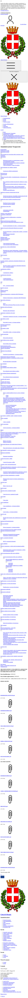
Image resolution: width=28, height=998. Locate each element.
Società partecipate (4, 334)
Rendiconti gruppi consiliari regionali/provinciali (10, 199)
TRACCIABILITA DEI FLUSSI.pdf (7, 725)
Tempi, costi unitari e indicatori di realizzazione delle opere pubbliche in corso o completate (15, 578)
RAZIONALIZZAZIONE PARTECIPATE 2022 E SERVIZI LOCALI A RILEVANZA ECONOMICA (13, 433)
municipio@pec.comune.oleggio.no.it (10, 979)
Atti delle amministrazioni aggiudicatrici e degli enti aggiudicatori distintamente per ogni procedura (13, 136)
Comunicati (5, 956)
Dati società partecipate (8, 337)
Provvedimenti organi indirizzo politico (9, 367)
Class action (3, 496)
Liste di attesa (3, 508)
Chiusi (7, 395)
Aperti (4, 139)
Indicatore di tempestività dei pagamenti (11, 534)
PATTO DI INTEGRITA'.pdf (6, 756)
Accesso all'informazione (8, 124)
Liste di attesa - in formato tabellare (10, 511)
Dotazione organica (5, 239)
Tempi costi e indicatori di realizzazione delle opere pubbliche (13, 573)
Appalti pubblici (6, 937)
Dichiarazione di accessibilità (9, 990)
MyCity (3, 996)
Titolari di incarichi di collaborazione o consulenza (11, 217)
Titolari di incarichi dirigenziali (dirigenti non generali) (12, 228)
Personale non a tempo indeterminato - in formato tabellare (15, 250)
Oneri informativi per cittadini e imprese (9, 167)
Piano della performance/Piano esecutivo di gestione (13, 304)
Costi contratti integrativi (8, 279)
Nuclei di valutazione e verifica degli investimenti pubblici (12, 546)
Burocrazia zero (4, 173)
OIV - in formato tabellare (8, 285)
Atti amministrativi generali (8, 161)
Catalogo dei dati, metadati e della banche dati (12, 659)
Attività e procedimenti (5, 348)
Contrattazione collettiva (5, 269)
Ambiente (5, 946)
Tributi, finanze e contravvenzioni (10, 945)
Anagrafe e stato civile (7, 932)
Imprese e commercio (7, 935)
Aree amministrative (7, 921)
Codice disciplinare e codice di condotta (11, 165)
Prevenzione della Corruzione (7, 629)
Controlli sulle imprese (5, 379)
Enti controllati (4, 325)
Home (4, 132)
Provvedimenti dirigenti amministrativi (8, 373)
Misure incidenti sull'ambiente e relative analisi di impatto (15, 599)
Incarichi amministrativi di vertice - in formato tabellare (14, 225)
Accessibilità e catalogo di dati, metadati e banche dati (12, 656)
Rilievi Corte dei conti (7, 485)
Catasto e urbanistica (7, 938)
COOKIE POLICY (5, 10)
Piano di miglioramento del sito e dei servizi (12, 991)
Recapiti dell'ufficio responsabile (9, 361)
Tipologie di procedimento (6, 350)
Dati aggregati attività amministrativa (8, 347)
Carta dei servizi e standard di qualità (8, 490)
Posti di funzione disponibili (9, 234)
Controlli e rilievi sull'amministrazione (8, 464)
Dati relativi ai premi (5, 318)
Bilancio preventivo (7, 440)
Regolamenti (5, 660)
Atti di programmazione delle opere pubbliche (10, 553)
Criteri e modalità (4, 418)
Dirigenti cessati (4, 237)
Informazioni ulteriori (10, 413)
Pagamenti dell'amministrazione (7, 521)
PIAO (4, 303)
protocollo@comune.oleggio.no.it (10, 977)
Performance (3, 291)
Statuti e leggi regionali (8, 164)
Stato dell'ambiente (7, 596)
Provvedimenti (4, 363)
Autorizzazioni (6, 948)
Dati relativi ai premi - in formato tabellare (11, 322)
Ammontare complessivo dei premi (8, 312)
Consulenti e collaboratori (6, 214)
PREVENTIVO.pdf (4, 806)
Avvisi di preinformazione (11, 405)
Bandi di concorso (4, 287)
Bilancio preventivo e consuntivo (7, 437)
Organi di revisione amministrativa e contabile (10, 475)
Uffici (4, 922)
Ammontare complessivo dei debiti (10, 535)
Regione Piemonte (4, 14)
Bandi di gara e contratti (8, 134)
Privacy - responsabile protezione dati (8, 665)
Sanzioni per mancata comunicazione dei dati (10, 192)
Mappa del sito (4, 994)
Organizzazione (4, 174)
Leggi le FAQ (6, 981)
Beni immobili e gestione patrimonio (8, 450)
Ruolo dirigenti (6, 235)
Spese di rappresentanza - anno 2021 (8, 436)
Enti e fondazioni (6, 923)
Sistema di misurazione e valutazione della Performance (12, 294)
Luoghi (4, 962)
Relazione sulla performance (6, 307)
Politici (4, 924)
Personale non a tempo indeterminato (8, 246)
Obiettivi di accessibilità (8, 662)
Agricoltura (5, 126)
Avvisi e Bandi (9, 407)
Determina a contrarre (10, 406)
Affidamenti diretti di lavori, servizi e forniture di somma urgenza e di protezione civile (16, 412)
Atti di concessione (4, 424)
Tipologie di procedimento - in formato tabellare (13, 354)
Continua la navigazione (5, 12)
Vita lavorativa (6, 934)
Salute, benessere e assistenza (9, 947)
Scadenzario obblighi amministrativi (10, 171)
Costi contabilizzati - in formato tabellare (11, 506)
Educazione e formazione (8, 942)
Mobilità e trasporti (7, 940)
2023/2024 (10, 563)
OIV (1, 282)
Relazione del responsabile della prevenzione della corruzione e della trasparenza (13, 640)
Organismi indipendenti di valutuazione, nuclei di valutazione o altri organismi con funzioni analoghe (13, 467)
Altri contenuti (3, 625)
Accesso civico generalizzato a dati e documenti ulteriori (14, 652)
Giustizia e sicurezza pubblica (9, 944)
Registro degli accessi (7, 653)
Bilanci (2, 430)
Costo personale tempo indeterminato (10, 244)
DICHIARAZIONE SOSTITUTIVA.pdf (8, 695)
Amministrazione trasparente (9, 987)
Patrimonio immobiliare (5, 452)
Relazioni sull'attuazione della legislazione (11, 602)
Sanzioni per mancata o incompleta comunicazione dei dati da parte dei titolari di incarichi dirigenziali (15, 196)
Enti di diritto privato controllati (7, 340)
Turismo (5, 939)
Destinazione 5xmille (5, 150)
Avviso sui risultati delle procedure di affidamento (16, 408)
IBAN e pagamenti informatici (7, 537)
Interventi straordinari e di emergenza (8, 616)
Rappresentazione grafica (6, 346)
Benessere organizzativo (5, 324)
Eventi (4, 963)
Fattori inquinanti (6, 597)
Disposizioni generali (5, 151)
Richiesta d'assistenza (7, 984)
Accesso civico (4, 646)
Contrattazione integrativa (6, 275)
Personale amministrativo (8, 926)
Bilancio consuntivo (7, 442)
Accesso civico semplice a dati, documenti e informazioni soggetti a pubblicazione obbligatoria (15, 651)
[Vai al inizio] (1, 874)
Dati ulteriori (3, 664)
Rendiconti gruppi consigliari (9, 203)
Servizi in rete (3, 514)
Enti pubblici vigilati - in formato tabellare (11, 332)
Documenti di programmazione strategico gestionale (13, 162)
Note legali (5, 989)
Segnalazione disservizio (8, 983)
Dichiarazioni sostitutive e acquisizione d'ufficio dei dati (12, 357)
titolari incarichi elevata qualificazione (8, 221)
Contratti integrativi (7, 278)
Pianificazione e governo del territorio (8, 581)
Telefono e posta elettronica (6, 213)
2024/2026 (10, 569)
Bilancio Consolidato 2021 (6, 434)
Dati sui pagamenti (4, 523)
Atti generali (3, 156)
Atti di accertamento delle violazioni (10, 644)
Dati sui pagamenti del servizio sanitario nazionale (11, 529)
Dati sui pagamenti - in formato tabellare (11, 527)
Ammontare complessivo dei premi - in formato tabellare (14, 316)
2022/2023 (10, 564)
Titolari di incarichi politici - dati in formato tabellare (13, 186)
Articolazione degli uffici (6, 206)
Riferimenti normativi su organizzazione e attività (13, 160)
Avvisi (4, 957)
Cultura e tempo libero (7, 933)
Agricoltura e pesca (7, 949)
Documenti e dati (6, 927)
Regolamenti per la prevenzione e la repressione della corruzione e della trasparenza (14, 638)
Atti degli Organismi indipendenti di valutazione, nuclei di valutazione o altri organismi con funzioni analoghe (15, 472)
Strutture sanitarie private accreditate (8, 608)
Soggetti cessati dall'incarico (9, 190)
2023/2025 (10, 570)
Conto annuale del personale (9, 243)
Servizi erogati (3, 488)
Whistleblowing (4, 666)
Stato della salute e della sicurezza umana (11, 603)
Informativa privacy (7, 988)
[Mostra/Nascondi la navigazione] (11, 65)
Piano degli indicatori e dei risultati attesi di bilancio (11, 444)
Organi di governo (7, 920)
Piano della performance (5, 300)
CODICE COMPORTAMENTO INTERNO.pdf (9, 791)
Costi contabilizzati (4, 502)
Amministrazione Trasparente (9, 133)
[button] (6, 118)
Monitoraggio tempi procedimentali (8, 356)
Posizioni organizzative (5, 238)
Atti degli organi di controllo (9, 204)
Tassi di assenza (4, 255)
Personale (2, 218)
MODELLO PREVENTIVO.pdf (6, 741)
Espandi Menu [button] (4, 149)
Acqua (4, 125)
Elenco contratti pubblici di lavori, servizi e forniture (14, 138)
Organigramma (6, 211)
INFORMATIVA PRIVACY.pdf (6, 710)
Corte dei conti (4, 482)
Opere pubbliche (4, 543)
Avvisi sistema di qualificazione (12, 410)
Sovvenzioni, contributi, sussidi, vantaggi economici (11, 415)
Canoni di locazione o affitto (6, 458)
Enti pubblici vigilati (5, 328)
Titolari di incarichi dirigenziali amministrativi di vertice (12, 222)
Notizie (4, 955)
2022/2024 (10, 571)
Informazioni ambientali (5, 589)
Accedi (2, 129)
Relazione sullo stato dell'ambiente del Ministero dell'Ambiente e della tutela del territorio (13, 605)
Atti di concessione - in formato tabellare (11, 427)
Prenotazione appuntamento (9, 982)
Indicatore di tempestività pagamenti (8, 530)
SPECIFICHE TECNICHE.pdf (6, 821)
